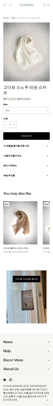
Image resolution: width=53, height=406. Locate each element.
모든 (13, 18)
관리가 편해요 (10, 165)
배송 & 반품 (9, 175)
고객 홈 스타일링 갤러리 (26, 279)
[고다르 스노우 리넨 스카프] (26, 51)
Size (5, 104)
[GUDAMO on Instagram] (12, 380)
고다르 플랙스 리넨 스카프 (15, 248)
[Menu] (5, 5)
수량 (5, 118)
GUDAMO (17, 386)
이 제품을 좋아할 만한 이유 (16, 146)
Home (6, 18)
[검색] (10, 5)
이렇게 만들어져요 (12, 155)
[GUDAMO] (26, 5)
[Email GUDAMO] (6, 380)
